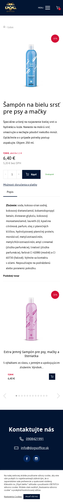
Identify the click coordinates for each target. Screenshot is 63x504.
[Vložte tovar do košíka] (52, 376)
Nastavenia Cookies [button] (13, 496)
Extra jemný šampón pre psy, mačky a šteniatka (31, 354)
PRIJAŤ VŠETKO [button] (31, 496)
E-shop (10, 27)
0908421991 (35, 439)
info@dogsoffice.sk (35, 448)
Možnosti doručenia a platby (20, 184)
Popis (10, 191)
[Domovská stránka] (4, 27)
